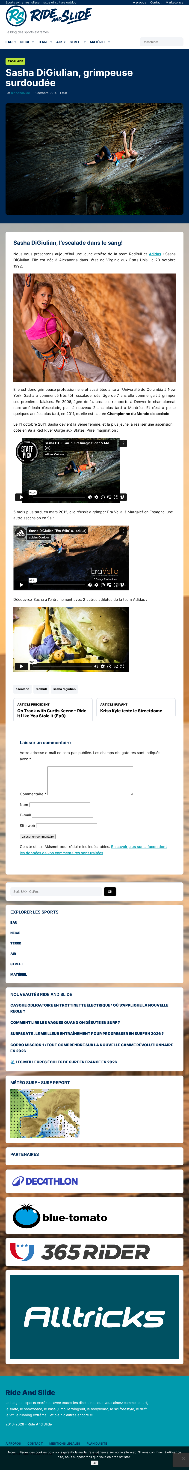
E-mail (25, 815)
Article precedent (51, 710)
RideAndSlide (20, 93)
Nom (24, 804)
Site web (27, 825)
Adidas (155, 254)
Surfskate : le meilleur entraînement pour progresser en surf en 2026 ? (87, 1033)
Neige (25, 42)
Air (59, 42)
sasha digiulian (64, 689)
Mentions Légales (64, 1443)
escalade (22, 689)
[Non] (183, 1458)
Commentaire (33, 794)
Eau (9, 42)
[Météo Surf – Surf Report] (94, 1113)
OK (110, 891)
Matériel (98, 42)
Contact (156, 2)
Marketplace (174, 2)
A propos (139, 2)
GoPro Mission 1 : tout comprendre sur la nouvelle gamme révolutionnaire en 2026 (91, 1048)
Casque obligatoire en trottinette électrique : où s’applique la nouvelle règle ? (89, 1008)
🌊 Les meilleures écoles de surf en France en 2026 (63, 1062)
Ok (95, 1463)
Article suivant (131, 708)
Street (76, 42)
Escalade (15, 61)
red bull (41, 689)
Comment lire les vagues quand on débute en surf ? (65, 1022)
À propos (13, 1443)
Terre (43, 42)
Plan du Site (97, 1443)
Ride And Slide (30, 1392)
